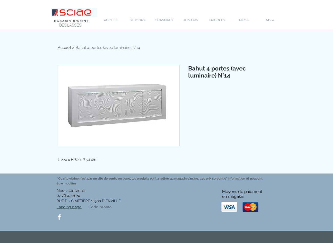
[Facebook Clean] (59, 217)
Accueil (64, 47)
